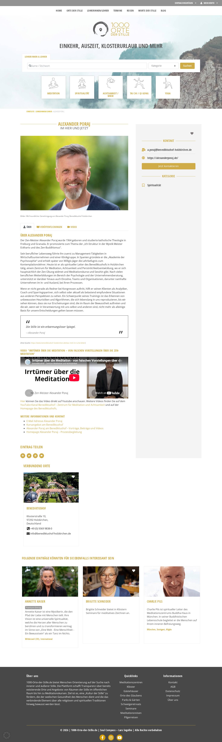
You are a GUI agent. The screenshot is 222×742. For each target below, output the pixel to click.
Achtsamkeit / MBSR (110, 95)
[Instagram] (111, 737)
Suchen (189, 65)
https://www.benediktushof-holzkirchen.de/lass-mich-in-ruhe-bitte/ (58, 343)
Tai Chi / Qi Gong (139, 93)
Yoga (168, 93)
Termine (117, 10)
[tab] (36, 57)
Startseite (30, 111)
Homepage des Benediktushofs (38, 408)
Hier (22, 401)
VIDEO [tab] (74, 227)
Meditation (53, 93)
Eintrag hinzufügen (184, 3)
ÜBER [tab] (29, 227)
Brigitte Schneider (98, 601)
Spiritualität (82, 93)
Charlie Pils (154, 601)
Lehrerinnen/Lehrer (98, 10)
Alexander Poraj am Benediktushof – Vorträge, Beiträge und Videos (64, 428)
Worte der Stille (147, 10)
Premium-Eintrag (33, 607)
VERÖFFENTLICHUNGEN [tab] (51, 227)
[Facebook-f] (102, 737)
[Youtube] (119, 737)
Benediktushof (36, 508)
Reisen (130, 10)
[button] (22, 455)
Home (59, 10)
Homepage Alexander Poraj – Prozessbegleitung (54, 432)
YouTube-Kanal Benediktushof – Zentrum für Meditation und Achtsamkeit (62, 405)
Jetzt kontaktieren (168, 166)
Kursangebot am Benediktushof (44, 424)
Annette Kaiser (35, 601)
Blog (163, 10)
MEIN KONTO (209, 3)
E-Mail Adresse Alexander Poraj (44, 421)
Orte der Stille (75, 10)
